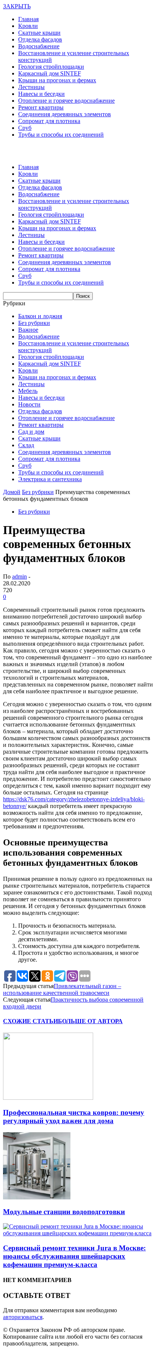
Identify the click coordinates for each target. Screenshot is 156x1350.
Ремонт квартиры (41, 107)
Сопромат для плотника (49, 121)
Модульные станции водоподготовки (64, 1212)
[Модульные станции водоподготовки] (36, 1197)
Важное (28, 329)
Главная (28, 19)
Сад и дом (31, 431)
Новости (29, 404)
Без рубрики (34, 323)
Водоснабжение (38, 46)
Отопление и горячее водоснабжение (66, 100)
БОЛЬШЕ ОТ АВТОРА (90, 1021)
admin (19, 576)
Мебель (27, 391)
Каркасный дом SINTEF (49, 73)
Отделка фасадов (40, 39)
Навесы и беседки (41, 94)
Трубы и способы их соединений (61, 134)
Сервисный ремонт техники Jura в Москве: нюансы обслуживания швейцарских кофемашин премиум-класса (74, 1256)
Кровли (28, 26)
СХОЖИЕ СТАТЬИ (30, 1021)
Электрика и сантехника (50, 479)
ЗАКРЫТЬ (17, 6)
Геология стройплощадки (51, 66)
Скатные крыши (39, 32)
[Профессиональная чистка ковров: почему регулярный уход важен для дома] (48, 1097)
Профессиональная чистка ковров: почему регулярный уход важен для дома (73, 1116)
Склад (26, 445)
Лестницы (31, 87)
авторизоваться (22, 1317)
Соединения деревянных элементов (64, 114)
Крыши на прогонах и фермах (57, 80)
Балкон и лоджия (40, 316)
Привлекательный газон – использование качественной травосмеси (62, 989)
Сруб (24, 128)
